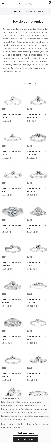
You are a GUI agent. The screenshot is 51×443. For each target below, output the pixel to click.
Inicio (4, 11)
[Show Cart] (48, 3)
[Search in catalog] (44, 3)
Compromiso (15, 11)
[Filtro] (3, 83)
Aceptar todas (25, 439)
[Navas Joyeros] (25, 4)
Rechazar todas (25, 433)
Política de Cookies (10, 427)
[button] (4, 92)
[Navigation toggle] (4, 4)
